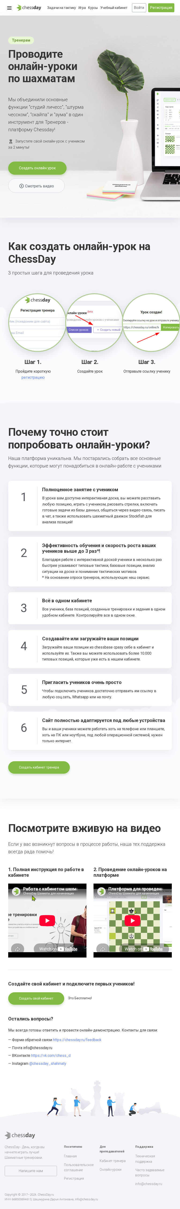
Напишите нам (31, 1171)
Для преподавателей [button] (112, 1149)
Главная (70, 1156)
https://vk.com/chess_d (51, 1055)
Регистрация (161, 7)
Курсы (93, 8)
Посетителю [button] (73, 1146)
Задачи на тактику (61, 8)
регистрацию (33, 377)
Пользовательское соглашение (79, 1167)
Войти (139, 7)
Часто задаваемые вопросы (149, 1172)
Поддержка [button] (144, 1146)
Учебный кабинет (114, 8)
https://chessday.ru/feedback (77, 1040)
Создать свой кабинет (36, 998)
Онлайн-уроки (110, 1169)
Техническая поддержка (145, 1158)
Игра (82, 8)
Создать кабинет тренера (39, 767)
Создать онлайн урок (37, 168)
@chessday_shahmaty (47, 1063)
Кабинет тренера (113, 1161)
